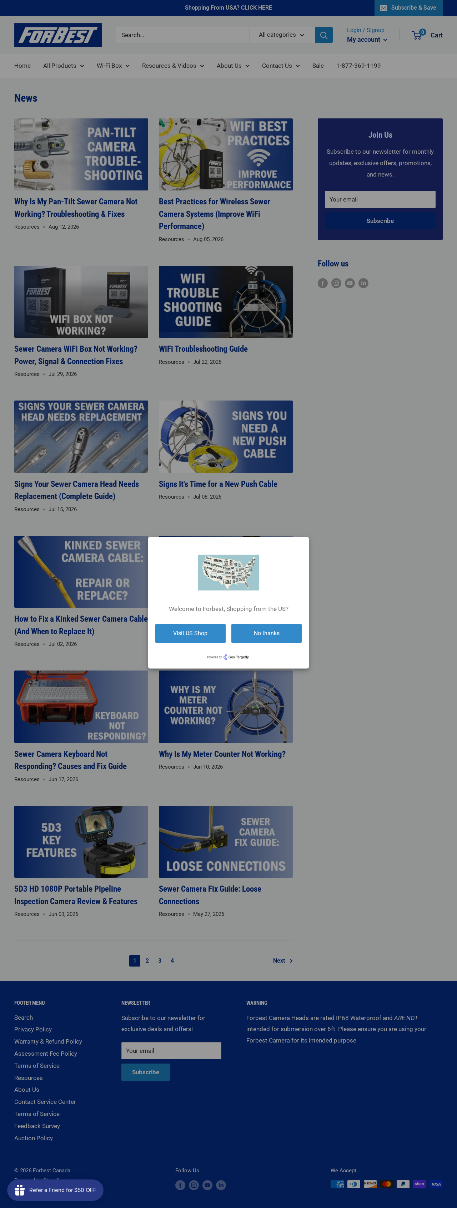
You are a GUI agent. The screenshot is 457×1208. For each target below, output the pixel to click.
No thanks (267, 633)
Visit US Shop (190, 633)
